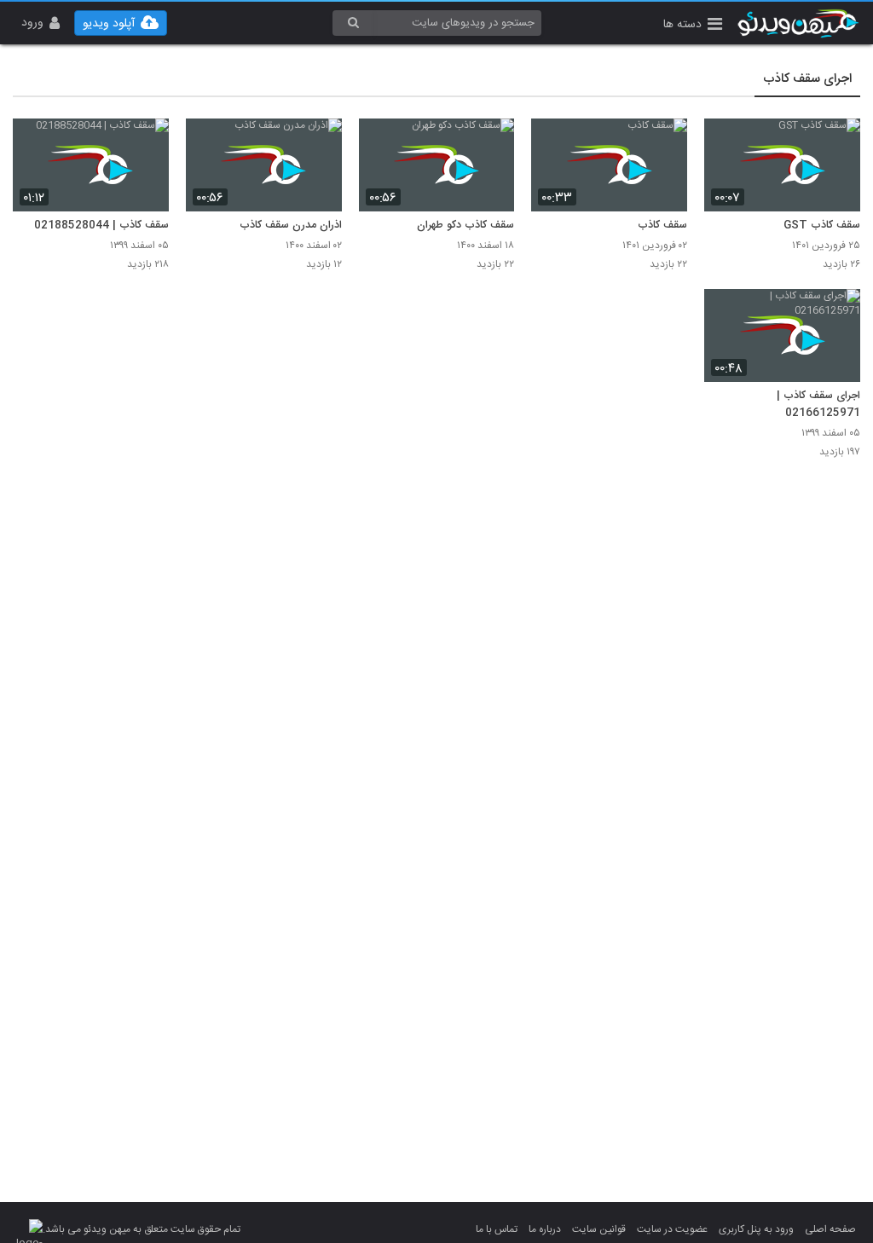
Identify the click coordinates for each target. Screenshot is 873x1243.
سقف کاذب (662, 225)
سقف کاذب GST (821, 225)
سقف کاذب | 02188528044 (101, 225)
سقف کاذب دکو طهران (465, 225)
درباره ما (545, 1229)
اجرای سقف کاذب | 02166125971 (818, 405)
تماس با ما (496, 1229)
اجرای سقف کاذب (807, 79)
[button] (693, 26)
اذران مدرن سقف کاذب (291, 225)
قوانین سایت (599, 1229)
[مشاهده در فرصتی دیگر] (839, 141)
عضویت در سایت (672, 1229)
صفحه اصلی (830, 1229)
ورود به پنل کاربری (756, 1229)
